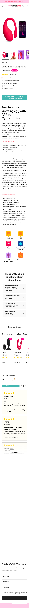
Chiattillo (4, 355)
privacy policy (17, 593)
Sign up (14, 598)
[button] (23, 6)
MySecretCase (21, 334)
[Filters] (22, 386)
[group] (14, 1)
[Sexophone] (5, 55)
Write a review (10, 386)
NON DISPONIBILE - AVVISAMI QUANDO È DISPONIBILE (14, 97)
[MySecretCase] (14, 6)
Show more (14, 452)
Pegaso (16, 355)
